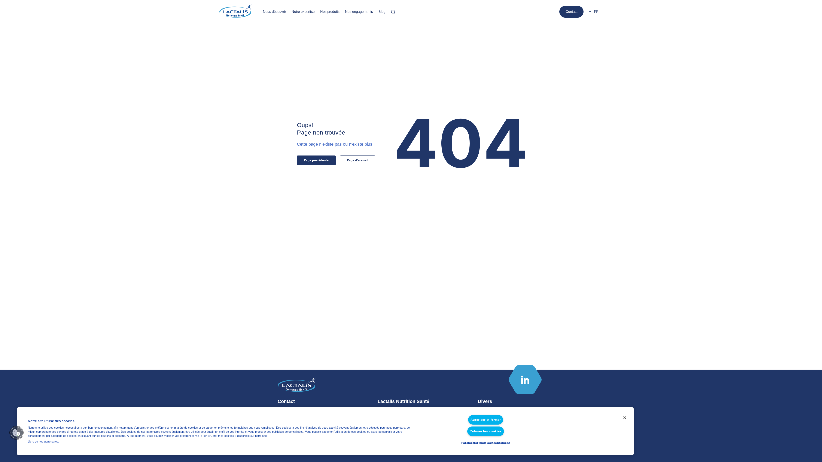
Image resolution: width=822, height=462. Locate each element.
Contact (571, 11)
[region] (325, 431)
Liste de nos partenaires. (43, 441)
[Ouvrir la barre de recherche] (393, 11)
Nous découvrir (274, 11)
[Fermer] (624, 417)
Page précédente (316, 160)
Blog (382, 11)
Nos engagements (359, 11)
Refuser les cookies (486, 431)
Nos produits (330, 11)
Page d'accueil (357, 160)
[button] (16, 433)
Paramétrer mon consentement (485, 442)
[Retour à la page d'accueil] (236, 11)
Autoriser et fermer (486, 419)
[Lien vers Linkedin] (525, 379)
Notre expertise (303, 11)
